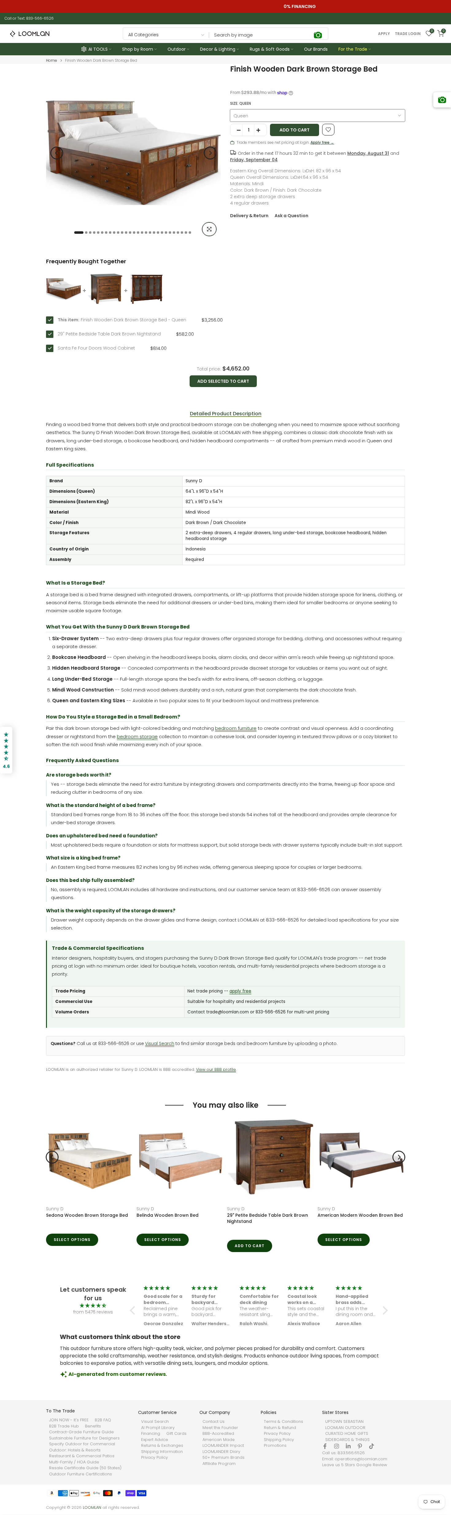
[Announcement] (225, 6)
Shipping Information (162, 1451)
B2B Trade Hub (64, 1426)
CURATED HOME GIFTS (346, 1433)
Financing (150, 1433)
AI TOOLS (98, 49)
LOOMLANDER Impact (223, 1445)
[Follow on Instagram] (336, 1446)
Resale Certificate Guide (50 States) (85, 1468)
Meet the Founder (220, 1428)
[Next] (210, 153)
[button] (134, 1310)
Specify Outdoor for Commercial (82, 1444)
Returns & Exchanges (162, 1445)
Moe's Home (177, 1209)
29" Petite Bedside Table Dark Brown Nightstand (109, 334)
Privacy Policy (154, 1457)
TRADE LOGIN (408, 34)
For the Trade (352, 49)
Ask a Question (291, 216)
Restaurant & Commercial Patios (81, 1456)
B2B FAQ (103, 1420)
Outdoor (177, 49)
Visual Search (159, 1044)
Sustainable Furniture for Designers (84, 1438)
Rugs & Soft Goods (270, 49)
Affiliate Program (219, 1463)
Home (51, 60)
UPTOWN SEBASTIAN (344, 1421)
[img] (93, 1305)
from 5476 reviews (93, 1312)
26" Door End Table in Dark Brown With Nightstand (387, 1218)
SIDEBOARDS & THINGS (347, 1440)
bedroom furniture (235, 728)
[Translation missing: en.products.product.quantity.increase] (260, 130)
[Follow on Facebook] (325, 1446)
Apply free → (322, 142)
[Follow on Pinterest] (360, 1446)
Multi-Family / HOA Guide (74, 1462)
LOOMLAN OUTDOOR (345, 1428)
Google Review (371, 1465)
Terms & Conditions (283, 1421)
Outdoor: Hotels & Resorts (75, 1450)
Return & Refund (280, 1428)
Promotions (275, 1445)
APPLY (384, 34)
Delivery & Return (249, 216)
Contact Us (213, 1421)
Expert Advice (154, 1440)
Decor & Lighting (217, 49)
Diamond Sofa (89, 1209)
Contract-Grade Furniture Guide (81, 1432)
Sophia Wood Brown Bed (191, 1215)
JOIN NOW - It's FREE (69, 1420)
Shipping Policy (279, 1440)
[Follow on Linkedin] (348, 1446)
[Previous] (57, 153)
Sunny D (263, 1209)
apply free (240, 991)
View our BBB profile (216, 1069)
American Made (218, 1440)
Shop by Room (137, 49)
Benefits (93, 1426)
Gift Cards (176, 1433)
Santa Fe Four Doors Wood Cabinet (96, 348)
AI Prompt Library (158, 1428)
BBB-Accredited (218, 1433)
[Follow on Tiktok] (371, 1446)
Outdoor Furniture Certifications (80, 1474)
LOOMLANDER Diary (221, 1451)
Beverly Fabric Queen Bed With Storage (116, 1215)
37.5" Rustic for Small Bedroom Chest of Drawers (295, 1218)
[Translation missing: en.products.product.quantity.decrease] (236, 130)
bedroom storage (137, 736)
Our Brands (316, 49)
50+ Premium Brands (223, 1457)
